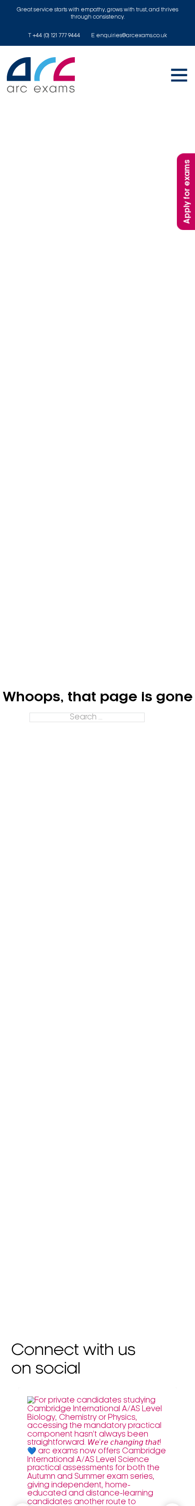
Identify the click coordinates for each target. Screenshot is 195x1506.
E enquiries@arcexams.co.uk (129, 35)
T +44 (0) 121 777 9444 (54, 35)
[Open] (179, 75)
